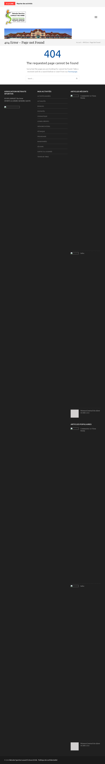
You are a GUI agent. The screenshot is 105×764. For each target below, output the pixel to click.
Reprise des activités (24, 3)
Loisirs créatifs (43, 121)
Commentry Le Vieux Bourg (88, 97)
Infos (82, 253)
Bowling (40, 106)
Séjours (40, 146)
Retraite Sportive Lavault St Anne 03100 (23, 760)
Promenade (41, 136)
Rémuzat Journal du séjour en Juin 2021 (90, 411)
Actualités (41, 101)
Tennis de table (43, 156)
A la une (9, 3)
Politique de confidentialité (47, 760)
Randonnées (42, 141)
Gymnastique (42, 116)
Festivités (41, 111)
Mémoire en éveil (43, 126)
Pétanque (41, 131)
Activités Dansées (44, 96)
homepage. (73, 71)
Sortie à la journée (44, 151)
